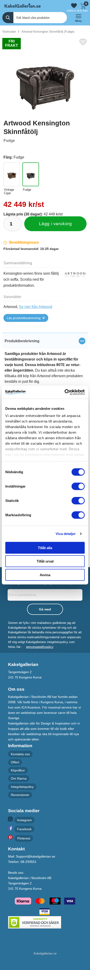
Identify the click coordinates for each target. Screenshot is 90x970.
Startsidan (9, 31)
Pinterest (23, 838)
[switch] (78, 486)
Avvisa (45, 575)
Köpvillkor (18, 770)
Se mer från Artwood (35, 307)
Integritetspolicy (22, 787)
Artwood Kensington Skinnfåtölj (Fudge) (47, 31)
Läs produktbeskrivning (24, 318)
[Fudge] (30, 174)
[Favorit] (83, 41)
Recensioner (20, 795)
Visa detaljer (66, 534)
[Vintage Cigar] (11, 174)
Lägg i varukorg (55, 223)
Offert (15, 762)
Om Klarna (19, 778)
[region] (45, 341)
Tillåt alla (45, 548)
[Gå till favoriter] (74, 6)
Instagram (24, 820)
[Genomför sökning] (7, 17)
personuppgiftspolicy (40, 647)
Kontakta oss (20, 754)
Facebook (24, 829)
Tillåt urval (45, 561)
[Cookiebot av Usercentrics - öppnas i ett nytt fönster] (65, 392)
